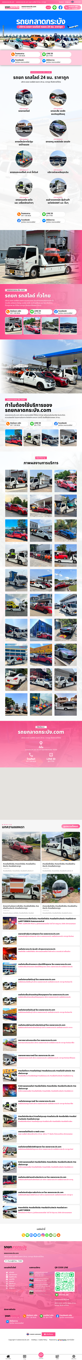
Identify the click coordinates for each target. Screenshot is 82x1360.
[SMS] (54, 1235)
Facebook (19, 60)
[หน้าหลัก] (8, 1356)
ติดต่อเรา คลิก (73, 6)
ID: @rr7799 (47, 1317)
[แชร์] (57, 1356)
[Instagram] (43, 1235)
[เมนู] (24, 1356)
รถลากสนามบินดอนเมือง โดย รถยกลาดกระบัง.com (37, 1040)
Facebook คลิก (66, 1315)
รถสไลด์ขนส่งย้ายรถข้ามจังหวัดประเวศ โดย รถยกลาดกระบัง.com (42, 1177)
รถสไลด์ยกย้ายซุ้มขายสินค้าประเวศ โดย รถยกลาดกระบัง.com (41, 1192)
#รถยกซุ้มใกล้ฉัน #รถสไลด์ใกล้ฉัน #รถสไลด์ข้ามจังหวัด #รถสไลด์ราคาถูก (59, 907)
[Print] (58, 1235)
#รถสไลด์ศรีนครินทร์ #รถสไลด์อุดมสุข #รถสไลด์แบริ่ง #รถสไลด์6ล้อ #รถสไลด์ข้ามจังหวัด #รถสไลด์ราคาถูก (47, 1117)
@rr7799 (49, 56)
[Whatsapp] (47, 1235)
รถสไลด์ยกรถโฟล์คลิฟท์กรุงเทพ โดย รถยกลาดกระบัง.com (39, 1146)
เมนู (24, 1358)
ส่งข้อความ (50, 60)
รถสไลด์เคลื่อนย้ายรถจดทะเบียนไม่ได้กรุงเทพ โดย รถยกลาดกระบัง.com (44, 964)
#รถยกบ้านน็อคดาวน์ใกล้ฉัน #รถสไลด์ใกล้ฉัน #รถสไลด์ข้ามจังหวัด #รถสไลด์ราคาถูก (21, 907)
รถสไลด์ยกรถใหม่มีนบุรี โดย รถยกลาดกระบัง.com (36, 1010)
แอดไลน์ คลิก (48, 1315)
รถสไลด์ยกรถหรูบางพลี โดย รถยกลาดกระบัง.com (36, 1101)
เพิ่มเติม (73, 1358)
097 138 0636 (72, 8)
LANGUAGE (77, 2)
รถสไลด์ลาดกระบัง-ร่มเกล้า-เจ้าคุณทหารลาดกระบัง (36, 949)
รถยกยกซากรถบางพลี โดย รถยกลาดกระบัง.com (36, 1055)
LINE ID (49, 53)
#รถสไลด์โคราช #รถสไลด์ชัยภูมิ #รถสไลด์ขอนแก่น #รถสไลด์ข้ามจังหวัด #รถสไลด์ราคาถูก (46, 1072)
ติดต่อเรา (61, 2)
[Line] (27, 1235)
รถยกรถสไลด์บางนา (40, 1291)
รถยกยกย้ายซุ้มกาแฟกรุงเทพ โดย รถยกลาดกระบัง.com (39, 934)
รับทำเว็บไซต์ (70, 1340)
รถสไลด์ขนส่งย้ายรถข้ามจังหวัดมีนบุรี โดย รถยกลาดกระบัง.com (41, 1025)
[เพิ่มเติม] (73, 1356)
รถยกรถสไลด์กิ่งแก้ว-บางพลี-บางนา (31, 1131)
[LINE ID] (51, 755)
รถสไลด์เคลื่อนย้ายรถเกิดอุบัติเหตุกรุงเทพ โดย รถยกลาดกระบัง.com (43, 994)
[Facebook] (31, 1235)
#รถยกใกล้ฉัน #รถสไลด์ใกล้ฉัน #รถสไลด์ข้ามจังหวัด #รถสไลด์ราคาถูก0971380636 (42, 1209)
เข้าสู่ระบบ (67, 2)
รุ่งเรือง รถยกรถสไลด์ (22, 62)
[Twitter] (39, 1235)
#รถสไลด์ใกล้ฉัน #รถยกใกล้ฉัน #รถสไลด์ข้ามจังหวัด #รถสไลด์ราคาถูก (19, 865)
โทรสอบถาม (19, 53)
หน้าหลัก (8, 1358)
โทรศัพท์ (31, 759)
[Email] (50, 1235)
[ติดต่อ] (41, 1354)
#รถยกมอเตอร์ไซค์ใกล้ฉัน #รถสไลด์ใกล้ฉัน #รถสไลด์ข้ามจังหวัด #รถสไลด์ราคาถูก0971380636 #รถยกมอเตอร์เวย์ (47, 920)
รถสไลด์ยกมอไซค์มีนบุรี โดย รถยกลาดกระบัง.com (36, 979)
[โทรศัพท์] (31, 755)
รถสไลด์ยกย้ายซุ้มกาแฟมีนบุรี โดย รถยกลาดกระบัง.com (41, 1274)
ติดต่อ (41, 1358)
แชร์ (57, 1358)
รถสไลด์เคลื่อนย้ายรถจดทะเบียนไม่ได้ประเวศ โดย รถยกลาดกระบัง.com (42, 1286)
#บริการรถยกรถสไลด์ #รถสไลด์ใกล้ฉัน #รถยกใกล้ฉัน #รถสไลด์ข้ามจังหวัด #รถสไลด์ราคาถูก (47, 1087)
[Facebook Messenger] (35, 1235)
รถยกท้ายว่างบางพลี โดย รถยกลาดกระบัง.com (41, 1280)
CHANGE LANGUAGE (35, 1334)
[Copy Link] (23, 1235)
